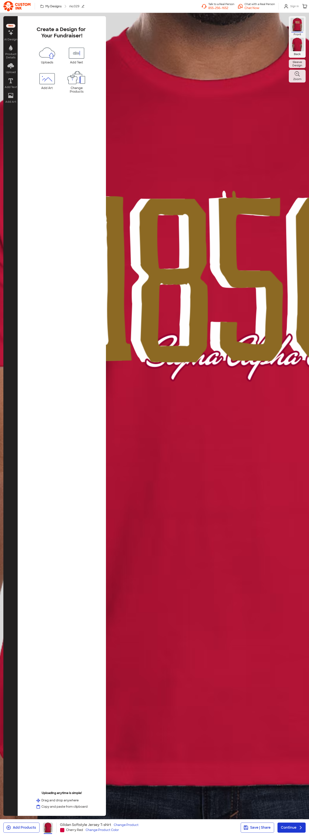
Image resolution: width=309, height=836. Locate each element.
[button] (259, 8)
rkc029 (74, 6)
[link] (16, 6)
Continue (288, 827)
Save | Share (260, 827)
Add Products (24, 827)
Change (126, 825)
